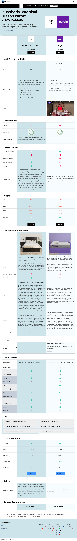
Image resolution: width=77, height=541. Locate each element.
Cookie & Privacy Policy (6, 530)
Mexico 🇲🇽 (41, 530)
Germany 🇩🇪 (58, 530)
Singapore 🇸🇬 (50, 526)
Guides (2, 526)
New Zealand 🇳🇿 (70, 528)
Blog (2, 525)
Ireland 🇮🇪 (58, 528)
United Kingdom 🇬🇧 (60, 526)
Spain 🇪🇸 (58, 534)
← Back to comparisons (7, 30)
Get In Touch (4, 528)
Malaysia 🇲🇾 (50, 530)
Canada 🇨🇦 (41, 528)
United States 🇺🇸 (42, 526)
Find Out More (31, 474)
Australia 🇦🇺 (69, 526)
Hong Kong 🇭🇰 (51, 528)
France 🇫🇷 (58, 532)
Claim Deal (54, 5)
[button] (74, 2)
